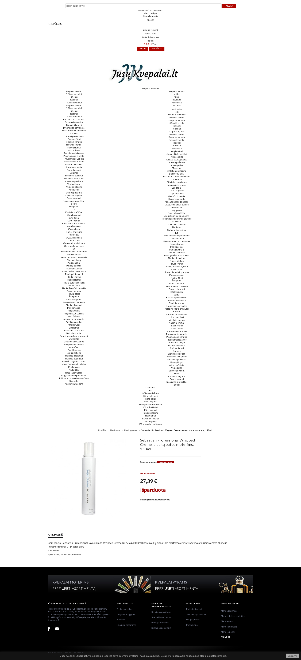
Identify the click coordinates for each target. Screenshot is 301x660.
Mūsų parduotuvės (160, 622)
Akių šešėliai (74, 316)
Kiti (73, 209)
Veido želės (73, 190)
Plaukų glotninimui (74, 274)
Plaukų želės (74, 294)
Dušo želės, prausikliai (74, 201)
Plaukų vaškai (73, 308)
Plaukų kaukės (74, 277)
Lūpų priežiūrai (74, 139)
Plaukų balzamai (74, 269)
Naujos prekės (193, 619)
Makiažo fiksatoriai (74, 356)
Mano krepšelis (150, 16)
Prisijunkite (158, 10)
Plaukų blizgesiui (74, 305)
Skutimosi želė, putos (74, 178)
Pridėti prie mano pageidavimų (155, 500)
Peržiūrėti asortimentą (73, 588)
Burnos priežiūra (74, 193)
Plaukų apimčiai (74, 266)
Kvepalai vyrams (176, 91)
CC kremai (74, 339)
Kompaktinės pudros (74, 344)
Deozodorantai (74, 198)
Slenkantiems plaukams (74, 302)
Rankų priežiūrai (74, 232)
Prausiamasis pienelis (73, 156)
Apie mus (121, 619)
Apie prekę (55, 534)
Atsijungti (225, 637)
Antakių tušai (74, 325)
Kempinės (74, 206)
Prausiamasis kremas (74, 153)
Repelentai (74, 235)
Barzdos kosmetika (74, 122)
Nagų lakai (74, 370)
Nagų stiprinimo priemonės (74, 375)
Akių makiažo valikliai (74, 314)
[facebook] (49, 629)
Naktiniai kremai (74, 145)
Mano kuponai (228, 632)
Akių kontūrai (74, 311)
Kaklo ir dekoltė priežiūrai (74, 130)
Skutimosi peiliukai (74, 176)
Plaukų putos (74, 285)
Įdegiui (74, 204)
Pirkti (143, 48)
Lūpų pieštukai (74, 353)
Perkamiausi (192, 625)
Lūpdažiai (74, 347)
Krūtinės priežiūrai (74, 212)
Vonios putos (74, 240)
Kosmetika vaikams (74, 384)
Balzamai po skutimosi (73, 119)
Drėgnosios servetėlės (73, 128)
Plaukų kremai (74, 280)
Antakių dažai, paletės (73, 319)
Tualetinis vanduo (73, 103)
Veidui (177, 94)
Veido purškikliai (74, 187)
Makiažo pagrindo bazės (74, 361)
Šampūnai (74, 296)
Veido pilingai (73, 184)
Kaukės (74, 133)
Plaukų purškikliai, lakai (74, 283)
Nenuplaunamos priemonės (74, 257)
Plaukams (176, 100)
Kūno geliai (73, 218)
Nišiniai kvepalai (74, 94)
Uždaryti (292, 655)
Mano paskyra (150, 13)
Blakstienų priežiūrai (74, 330)
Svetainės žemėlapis (161, 628)
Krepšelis (55, 23)
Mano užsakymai (229, 611)
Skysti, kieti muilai (73, 238)
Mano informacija (229, 627)
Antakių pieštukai (74, 322)
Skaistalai (74, 381)
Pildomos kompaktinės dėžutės (74, 378)
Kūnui (176, 97)
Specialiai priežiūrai (73, 181)
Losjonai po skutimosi (74, 136)
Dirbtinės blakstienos (74, 342)
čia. (225, 655)
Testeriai (74, 100)
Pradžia (102, 430)
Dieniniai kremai (74, 125)
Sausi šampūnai (74, 299)
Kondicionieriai (74, 254)
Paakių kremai (74, 148)
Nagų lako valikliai (74, 373)
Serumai (74, 173)
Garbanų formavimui (74, 246)
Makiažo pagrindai (74, 359)
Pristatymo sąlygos (125, 609)
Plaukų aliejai (73, 263)
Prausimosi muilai (73, 167)
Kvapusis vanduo (74, 91)
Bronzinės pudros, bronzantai (74, 336)
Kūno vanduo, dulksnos (74, 243)
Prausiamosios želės (74, 161)
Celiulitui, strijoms (73, 195)
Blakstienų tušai (73, 333)
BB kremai (74, 328)
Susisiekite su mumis (161, 617)
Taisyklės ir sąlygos (126, 614)
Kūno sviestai (74, 229)
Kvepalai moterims (150, 88)
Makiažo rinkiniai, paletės (74, 364)
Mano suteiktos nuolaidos (233, 616)
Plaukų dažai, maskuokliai (73, 271)
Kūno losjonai (73, 221)
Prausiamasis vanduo (74, 159)
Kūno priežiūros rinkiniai (74, 223)
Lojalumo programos (126, 625)
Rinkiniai (74, 97)
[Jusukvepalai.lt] (150, 74)
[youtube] (57, 629)
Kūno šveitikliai (74, 226)
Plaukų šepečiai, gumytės (74, 288)
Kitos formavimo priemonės (74, 251)
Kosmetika (177, 103)
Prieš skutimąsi (74, 170)
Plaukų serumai (74, 291)
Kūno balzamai (74, 215)
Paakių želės (74, 150)
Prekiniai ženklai (194, 609)
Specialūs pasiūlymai (161, 612)
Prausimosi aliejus (74, 164)
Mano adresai (227, 621)
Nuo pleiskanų (74, 260)
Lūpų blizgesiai (74, 350)
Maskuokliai (74, 367)
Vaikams (177, 105)
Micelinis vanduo (74, 142)
